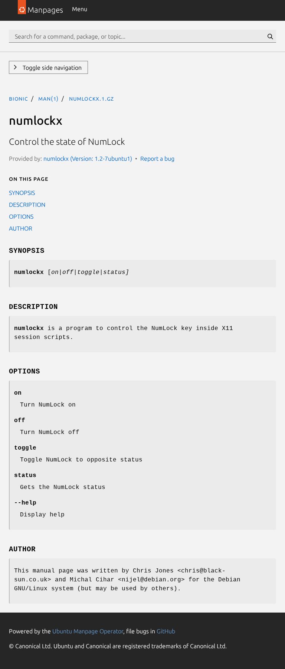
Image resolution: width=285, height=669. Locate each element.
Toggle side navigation (51, 67)
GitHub (166, 631)
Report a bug (157, 158)
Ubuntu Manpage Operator (87, 631)
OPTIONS (21, 216)
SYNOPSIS (22, 192)
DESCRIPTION (27, 204)
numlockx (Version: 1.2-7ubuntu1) (87, 158)
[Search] (270, 36)
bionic (18, 98)
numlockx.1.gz (91, 98)
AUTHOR (20, 228)
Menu (79, 9)
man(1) (48, 98)
